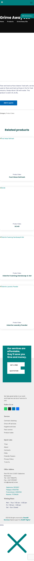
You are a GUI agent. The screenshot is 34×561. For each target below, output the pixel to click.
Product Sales (10, 113)
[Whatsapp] (5, 408)
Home (2, 21)
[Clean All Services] (8, 3)
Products (10, 21)
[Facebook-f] (17, 408)
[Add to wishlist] (30, 142)
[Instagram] (9, 408)
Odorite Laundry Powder (17, 325)
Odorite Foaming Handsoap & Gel (17, 276)
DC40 (17, 226)
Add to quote (8, 103)
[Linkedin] (13, 408)
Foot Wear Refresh (17, 177)
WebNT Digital (25, 520)
